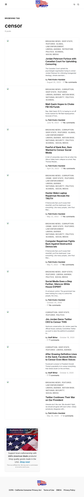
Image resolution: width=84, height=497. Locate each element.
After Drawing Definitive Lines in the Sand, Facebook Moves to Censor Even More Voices (61, 357)
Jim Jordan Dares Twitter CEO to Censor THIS (59, 320)
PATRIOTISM (67, 49)
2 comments (68, 416)
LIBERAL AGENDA (53, 49)
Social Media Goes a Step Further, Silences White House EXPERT (59, 284)
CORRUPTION (68, 89)
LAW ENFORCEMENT (55, 46)
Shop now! (25, 462)
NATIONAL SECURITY (55, 97)
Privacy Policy (69, 490)
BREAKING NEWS (53, 41)
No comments (71, 82)
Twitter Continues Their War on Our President (60, 398)
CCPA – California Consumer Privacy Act (25, 490)
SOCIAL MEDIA (52, 54)
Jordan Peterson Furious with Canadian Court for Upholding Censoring (61, 61)
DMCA (58, 490)
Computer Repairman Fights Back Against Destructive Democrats (60, 244)
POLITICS (50, 52)
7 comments (54, 340)
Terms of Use (49, 490)
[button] (6, 4)
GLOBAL (59, 44)
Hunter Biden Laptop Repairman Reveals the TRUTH (57, 196)
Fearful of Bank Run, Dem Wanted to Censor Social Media (59, 150)
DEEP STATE (67, 41)
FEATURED (50, 44)
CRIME (49, 178)
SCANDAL (59, 52)
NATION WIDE (68, 94)
